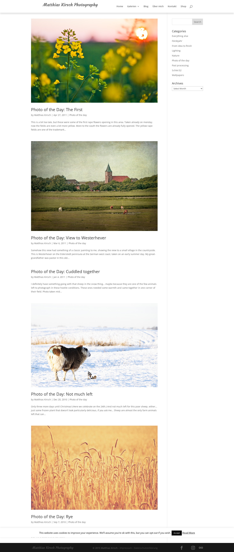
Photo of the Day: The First (56, 109)
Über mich (168, 13)
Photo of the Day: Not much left (61, 394)
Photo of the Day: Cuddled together (65, 271)
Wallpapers (178, 75)
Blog (156, 13)
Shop (194, 13)
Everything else (180, 36)
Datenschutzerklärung (146, 547)
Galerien (142, 13)
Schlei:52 (176, 70)
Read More (188, 532)
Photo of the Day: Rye (52, 516)
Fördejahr (177, 40)
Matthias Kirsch (42, 115)
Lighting (176, 50)
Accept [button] (177, 532)
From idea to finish (182, 45)
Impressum (126, 547)
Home (130, 13)
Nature (175, 55)
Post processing (180, 65)
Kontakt (182, 13)
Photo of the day (78, 115)
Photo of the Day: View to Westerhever (68, 238)
